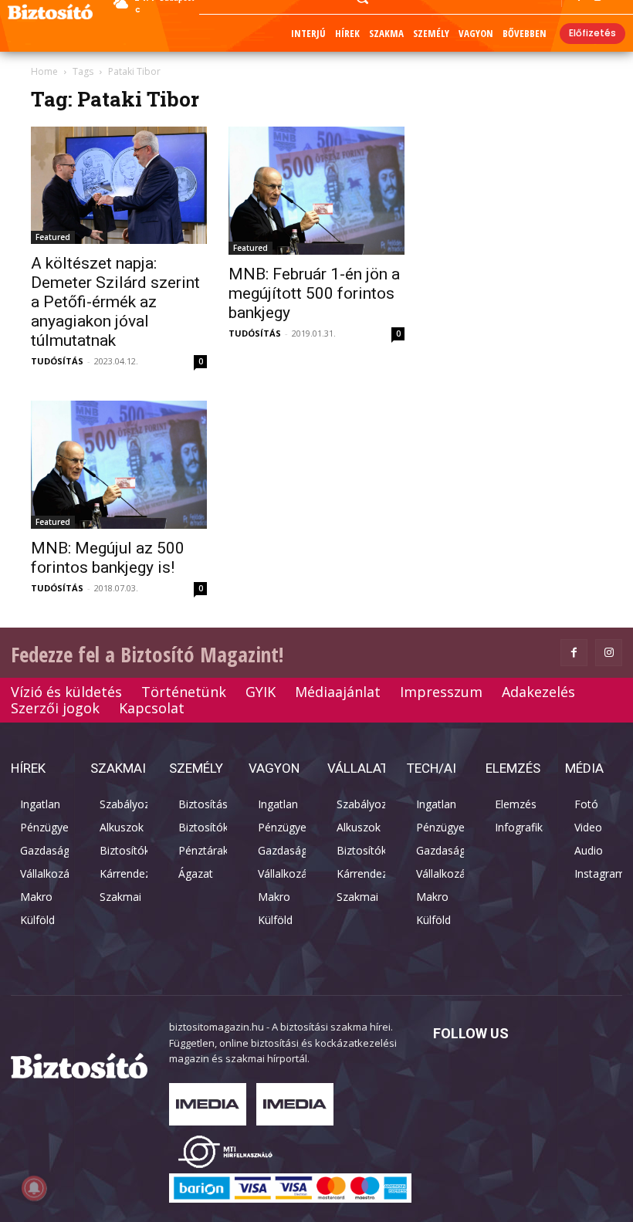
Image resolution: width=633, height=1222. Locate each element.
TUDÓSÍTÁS (57, 361)
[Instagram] (608, 652)
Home (44, 71)
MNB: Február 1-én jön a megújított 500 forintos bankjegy (314, 293)
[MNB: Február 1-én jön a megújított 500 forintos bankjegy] (316, 191)
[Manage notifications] (34, 1188)
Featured (53, 237)
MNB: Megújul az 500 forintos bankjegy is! (107, 558)
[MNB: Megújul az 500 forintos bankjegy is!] (119, 465)
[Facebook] (573, 652)
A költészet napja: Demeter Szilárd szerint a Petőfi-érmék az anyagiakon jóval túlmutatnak (115, 302)
